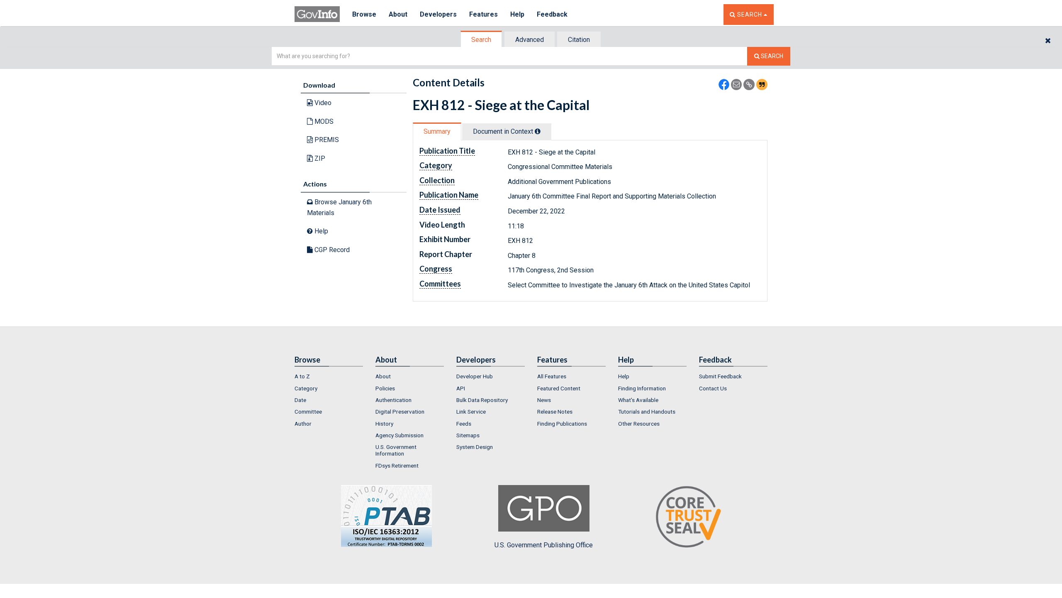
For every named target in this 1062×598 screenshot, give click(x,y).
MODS (323, 121)
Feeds (463, 423)
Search (481, 40)
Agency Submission (399, 435)
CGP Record (331, 250)
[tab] (481, 40)
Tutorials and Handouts (646, 411)
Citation (579, 40)
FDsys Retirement (397, 465)
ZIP (319, 158)
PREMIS (326, 140)
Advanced (529, 40)
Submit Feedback (720, 376)
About (398, 14)
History (384, 423)
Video (322, 103)
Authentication (393, 400)
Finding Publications (562, 423)
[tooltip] (538, 131)
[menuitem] (329, 376)
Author (303, 423)
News (544, 400)
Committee (308, 411)
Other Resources (639, 423)
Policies (385, 388)
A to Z (302, 376)
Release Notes (554, 411)
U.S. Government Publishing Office (543, 545)
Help (517, 14)
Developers (438, 14)
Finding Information (642, 388)
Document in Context (504, 131)
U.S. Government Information (396, 450)
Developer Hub (474, 376)
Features (483, 14)
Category (306, 388)
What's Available (638, 400)
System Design (474, 447)
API (460, 388)
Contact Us (713, 388)
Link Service (471, 411)
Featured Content (558, 388)
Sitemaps (468, 435)
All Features (551, 376)
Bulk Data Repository (482, 400)
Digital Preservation (399, 411)
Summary (437, 131)
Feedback (552, 14)
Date (300, 400)
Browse (364, 14)
